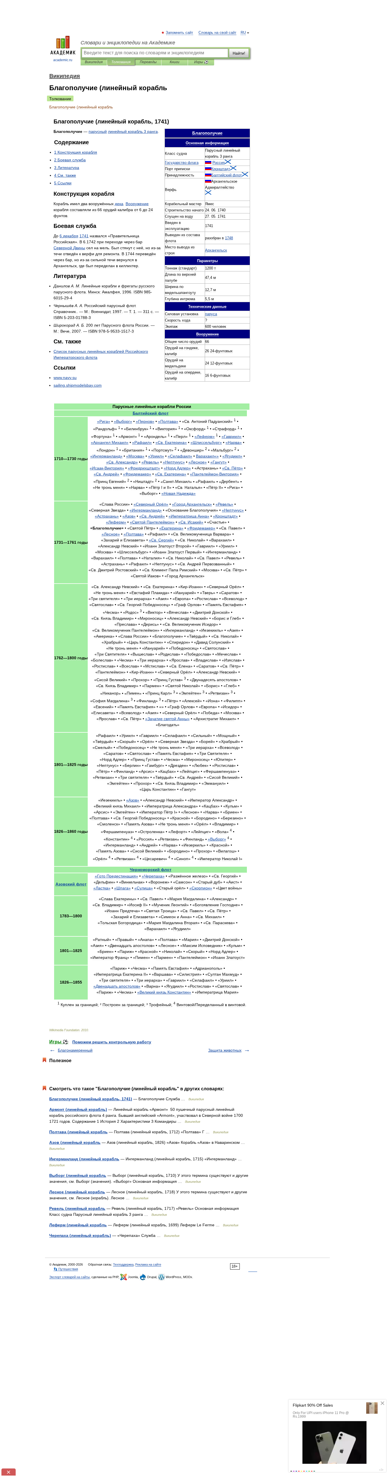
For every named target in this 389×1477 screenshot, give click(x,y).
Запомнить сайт (179, 33)
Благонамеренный (75, 1050)
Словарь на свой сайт (217, 33)
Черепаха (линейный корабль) (80, 1235)
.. (65, 377)
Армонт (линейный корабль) (78, 1109)
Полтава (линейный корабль (78, 1132)
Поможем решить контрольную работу (111, 1042)
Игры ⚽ (201, 62)
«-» (107, 468)
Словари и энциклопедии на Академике (128, 43)
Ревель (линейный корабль (77, 1208)
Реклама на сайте (148, 1264)
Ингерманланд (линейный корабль (84, 1159)
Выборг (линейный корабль (77, 1175)
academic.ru (62, 60)
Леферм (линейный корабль (78, 1225)
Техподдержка (123, 1264)
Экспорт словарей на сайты (69, 1277)
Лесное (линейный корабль (77, 1192)
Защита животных (224, 1050)
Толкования (120, 62)
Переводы (148, 62)
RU (243, 33)
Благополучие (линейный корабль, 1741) (90, 1099)
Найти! (239, 53)
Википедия (94, 62)
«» (103, 421)
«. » (171, 442)
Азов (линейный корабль (75, 1142)
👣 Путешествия (66, 1269)
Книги (174, 62)
